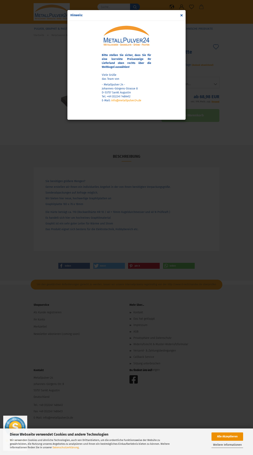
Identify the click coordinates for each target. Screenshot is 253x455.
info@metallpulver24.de (126, 100)
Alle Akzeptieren (227, 436)
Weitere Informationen (227, 444)
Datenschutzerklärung (66, 447)
